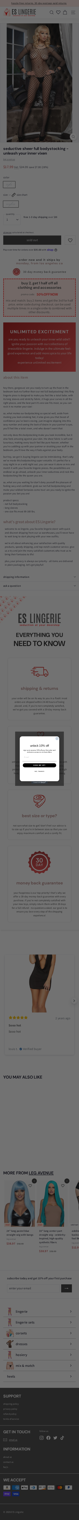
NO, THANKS (39, 771)
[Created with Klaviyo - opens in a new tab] (39, 782)
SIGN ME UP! (39, 765)
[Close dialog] (57, 738)
